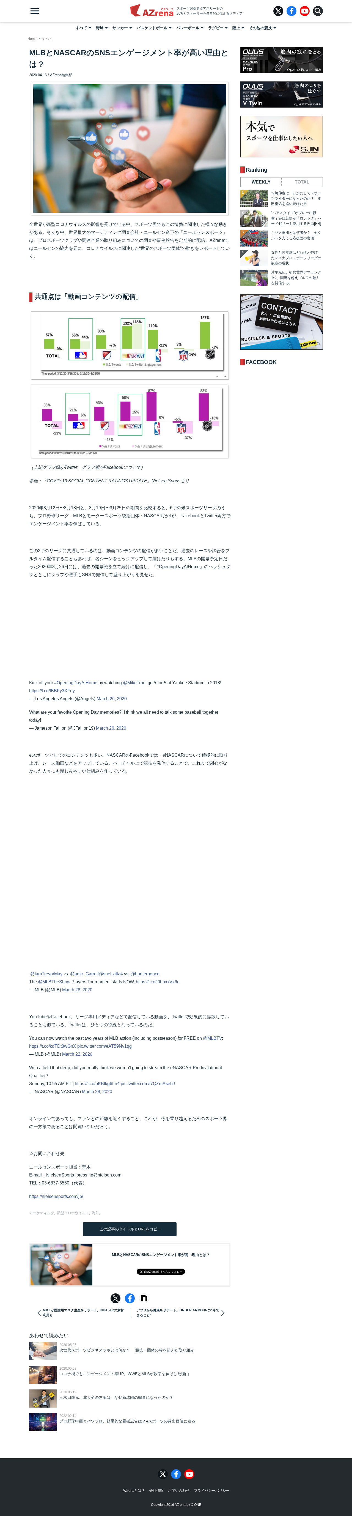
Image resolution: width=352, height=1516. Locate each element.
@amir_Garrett (84, 974)
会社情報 (156, 1490)
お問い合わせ (178, 1490)
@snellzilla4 (111, 974)
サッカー (120, 28)
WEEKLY (261, 182)
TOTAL (302, 182)
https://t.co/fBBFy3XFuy (52, 690)
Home (32, 39)
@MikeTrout (135, 682)
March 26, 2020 (112, 698)
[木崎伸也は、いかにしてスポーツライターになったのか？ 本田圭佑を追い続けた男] (254, 198)
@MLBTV (212, 1038)
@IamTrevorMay (46, 974)
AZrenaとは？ (134, 1490)
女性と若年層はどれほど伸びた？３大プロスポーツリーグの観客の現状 (296, 257)
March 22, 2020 (77, 1054)
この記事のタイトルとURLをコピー (129, 1229)
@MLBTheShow (54, 981)
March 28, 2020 (77, 989)
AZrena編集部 (61, 75)
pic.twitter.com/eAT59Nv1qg (104, 1046)
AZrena (152, 11)
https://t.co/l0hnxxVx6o (158, 981)
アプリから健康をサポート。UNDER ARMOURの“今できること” (178, 1312)
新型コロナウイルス (73, 1213)
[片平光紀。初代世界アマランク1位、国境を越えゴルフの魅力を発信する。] (254, 278)
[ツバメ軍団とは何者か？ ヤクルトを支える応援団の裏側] (254, 238)
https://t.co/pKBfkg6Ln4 (97, 1083)
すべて (81, 28)
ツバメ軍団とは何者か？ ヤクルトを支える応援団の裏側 (296, 235)
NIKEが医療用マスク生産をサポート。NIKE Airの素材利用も (83, 1312)
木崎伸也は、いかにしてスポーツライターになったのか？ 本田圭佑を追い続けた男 (296, 198)
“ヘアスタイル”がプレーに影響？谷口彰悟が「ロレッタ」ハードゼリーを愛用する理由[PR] (296, 218)
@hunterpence (145, 974)
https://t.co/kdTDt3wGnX (52, 1046)
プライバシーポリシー (212, 1490)
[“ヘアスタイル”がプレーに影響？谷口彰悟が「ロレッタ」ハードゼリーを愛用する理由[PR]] (254, 218)
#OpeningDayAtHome (75, 682)
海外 (95, 1213)
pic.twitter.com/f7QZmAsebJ (148, 1083)
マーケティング (41, 1213)
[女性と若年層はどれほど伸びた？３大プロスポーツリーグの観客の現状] (254, 258)
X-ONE (196, 1505)
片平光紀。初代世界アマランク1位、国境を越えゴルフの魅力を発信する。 (296, 277)
